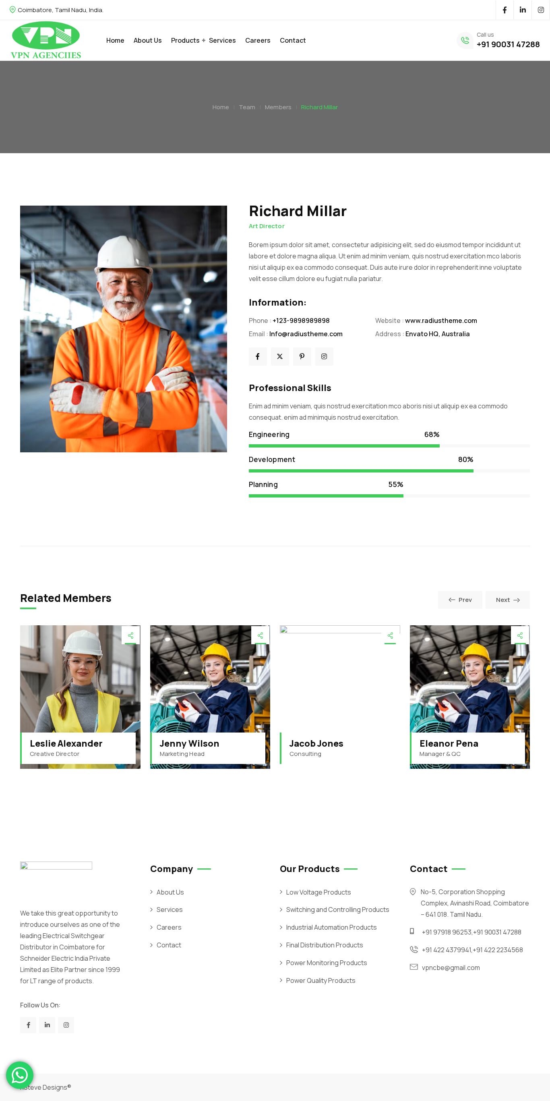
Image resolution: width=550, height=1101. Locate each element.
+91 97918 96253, (447, 932)
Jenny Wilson (189, 743)
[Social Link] (505, 10)
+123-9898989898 (301, 320)
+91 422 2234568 (498, 949)
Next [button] (503, 599)
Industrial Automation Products (331, 927)
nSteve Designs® (45, 1087)
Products (185, 40)
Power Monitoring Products (326, 962)
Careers (258, 40)
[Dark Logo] (46, 40)
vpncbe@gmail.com (451, 967)
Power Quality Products (321, 980)
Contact (293, 40)
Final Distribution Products (324, 945)
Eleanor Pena (449, 743)
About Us (148, 40)
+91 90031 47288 (508, 44)
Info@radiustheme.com (306, 333)
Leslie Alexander (66, 743)
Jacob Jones (316, 743)
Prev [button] (465, 599)
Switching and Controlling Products (337, 909)
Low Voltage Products (318, 892)
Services (222, 40)
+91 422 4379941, (447, 949)
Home (115, 40)
